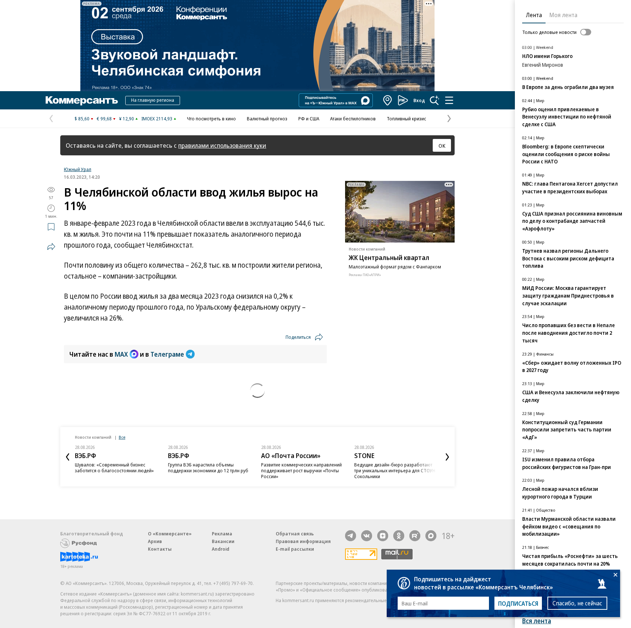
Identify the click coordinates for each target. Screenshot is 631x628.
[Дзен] (382, 535)
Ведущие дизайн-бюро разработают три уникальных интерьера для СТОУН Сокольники (394, 470)
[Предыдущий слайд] (67, 457)
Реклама (222, 533)
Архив (155, 541)
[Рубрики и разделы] (449, 100)
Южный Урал (77, 169)
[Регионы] (387, 100)
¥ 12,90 (126, 118)
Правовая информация (303, 541)
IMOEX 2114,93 (156, 118)
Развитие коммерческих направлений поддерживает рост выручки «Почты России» (301, 470)
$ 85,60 (81, 118)
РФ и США (308, 118)
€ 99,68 (104, 118)
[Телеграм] (350, 535)
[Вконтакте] (366, 535)
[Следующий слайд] (447, 457)
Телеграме (167, 354)
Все (122, 437)
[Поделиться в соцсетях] (51, 246)
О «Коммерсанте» (170, 533)
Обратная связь (295, 533)
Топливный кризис (406, 118)
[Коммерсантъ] (82, 100)
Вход (419, 100)
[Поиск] (434, 100)
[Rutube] (414, 535)
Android (220, 549)
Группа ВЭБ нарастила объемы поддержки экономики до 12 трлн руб (208, 467)
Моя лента (563, 15)
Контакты (160, 549)
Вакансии (223, 541)
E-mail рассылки (295, 549)
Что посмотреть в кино (211, 118)
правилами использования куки (222, 145)
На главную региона (152, 100)
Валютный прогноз (267, 118)
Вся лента (536, 621)
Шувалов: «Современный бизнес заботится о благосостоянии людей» (114, 467)
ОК (442, 145)
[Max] (430, 535)
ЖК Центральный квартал (389, 257)
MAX (121, 354)
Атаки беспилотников (353, 118)
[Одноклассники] (398, 535)
